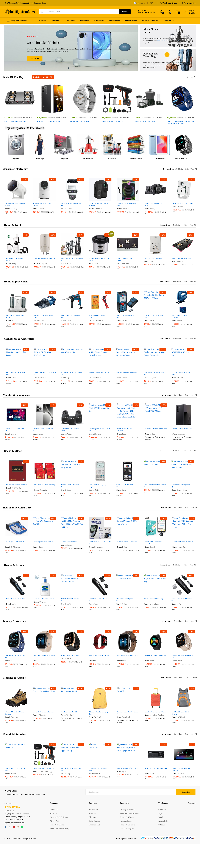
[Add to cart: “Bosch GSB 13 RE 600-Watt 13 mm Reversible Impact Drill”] (64, 310)
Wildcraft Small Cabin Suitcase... (44, 712)
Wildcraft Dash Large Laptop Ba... (98, 713)
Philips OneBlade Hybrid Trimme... (124, 600)
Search (125, 11)
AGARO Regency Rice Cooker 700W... (99, 259)
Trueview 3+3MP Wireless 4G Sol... (71, 204)
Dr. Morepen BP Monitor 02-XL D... (16, 543)
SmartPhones (114, 21)
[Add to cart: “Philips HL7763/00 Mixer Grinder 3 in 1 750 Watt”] (9, 253)
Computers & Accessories (19, 338)
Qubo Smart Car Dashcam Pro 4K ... (156, 769)
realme (41, 434)
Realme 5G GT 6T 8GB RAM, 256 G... (43, 430)
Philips (14, 263)
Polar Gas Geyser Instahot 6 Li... (155, 258)
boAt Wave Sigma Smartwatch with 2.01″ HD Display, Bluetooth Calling (182, 122)
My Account (93, 809)
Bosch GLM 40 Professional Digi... (125, 316)
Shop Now (35, 58)
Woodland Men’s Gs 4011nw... (71, 712)
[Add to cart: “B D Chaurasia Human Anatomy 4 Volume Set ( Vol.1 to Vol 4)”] (36, 480)
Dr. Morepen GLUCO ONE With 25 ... (100, 543)
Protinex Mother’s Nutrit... (69, 542)
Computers (70, 21)
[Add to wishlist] (22, 111)
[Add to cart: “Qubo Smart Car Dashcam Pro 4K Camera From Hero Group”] (147, 763)
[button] (27, 111)
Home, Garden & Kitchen (129, 813)
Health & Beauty (14, 565)
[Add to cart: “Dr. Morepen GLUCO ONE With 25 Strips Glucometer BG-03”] (92, 537)
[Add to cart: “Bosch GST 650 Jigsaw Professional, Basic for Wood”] (174, 310)
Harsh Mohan (182, 490)
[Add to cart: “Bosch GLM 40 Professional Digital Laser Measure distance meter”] (119, 310)
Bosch (69, 263)
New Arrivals (168, 168)
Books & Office (13, 451)
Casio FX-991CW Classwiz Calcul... (70, 486)
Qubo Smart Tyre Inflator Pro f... (128, 768)
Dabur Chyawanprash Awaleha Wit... (43, 543)
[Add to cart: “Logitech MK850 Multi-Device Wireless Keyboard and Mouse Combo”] (119, 367)
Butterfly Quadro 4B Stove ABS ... (15, 121)
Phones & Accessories (128, 824)
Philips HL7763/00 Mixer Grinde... (14, 259)
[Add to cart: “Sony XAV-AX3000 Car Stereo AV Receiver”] (64, 763)
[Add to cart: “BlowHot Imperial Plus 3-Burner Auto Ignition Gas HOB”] (119, 253)
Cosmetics (112, 158)
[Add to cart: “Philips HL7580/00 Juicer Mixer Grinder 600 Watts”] (141, 111)
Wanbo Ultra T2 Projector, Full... (183, 203)
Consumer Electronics (15, 169)
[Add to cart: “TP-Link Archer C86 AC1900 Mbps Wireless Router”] (174, 367)
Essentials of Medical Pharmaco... (17, 485)
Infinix (124, 434)
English (140, 3)
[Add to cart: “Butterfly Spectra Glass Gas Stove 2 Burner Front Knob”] (174, 253)
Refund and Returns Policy (59, 828)
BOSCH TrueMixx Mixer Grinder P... (72, 259)
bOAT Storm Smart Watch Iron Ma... (99, 656)
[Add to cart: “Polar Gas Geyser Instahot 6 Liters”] (147, 253)
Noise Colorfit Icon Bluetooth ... (71, 655)
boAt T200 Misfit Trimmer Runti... (70, 600)
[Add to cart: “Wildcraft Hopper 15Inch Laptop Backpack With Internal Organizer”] (175, 707)
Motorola (97, 434)
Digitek (69, 434)
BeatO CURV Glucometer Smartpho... (153, 543)
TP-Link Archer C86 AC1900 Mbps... (181, 373)
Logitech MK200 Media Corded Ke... (154, 373)
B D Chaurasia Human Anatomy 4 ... (44, 486)
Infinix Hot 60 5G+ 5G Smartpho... (124, 430)
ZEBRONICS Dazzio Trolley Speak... (126, 204)
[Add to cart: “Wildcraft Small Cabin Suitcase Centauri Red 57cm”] (36, 707)
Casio (69, 490)
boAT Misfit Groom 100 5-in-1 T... (182, 600)
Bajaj (160, 813)
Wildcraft (42, 715)
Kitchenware (88, 158)
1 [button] (68, 68)
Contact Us (54, 809)
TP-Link (42, 377)
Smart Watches (181, 158)
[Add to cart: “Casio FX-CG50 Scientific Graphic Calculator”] (119, 480)
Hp (68, 377)
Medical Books (136, 158)
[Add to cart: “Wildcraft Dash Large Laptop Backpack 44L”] (92, 707)
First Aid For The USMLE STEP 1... (155, 486)
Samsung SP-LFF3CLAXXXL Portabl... (15, 204)
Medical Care (169, 21)
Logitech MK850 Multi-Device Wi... (126, 373)
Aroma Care (154, 604)
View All (192, 76)
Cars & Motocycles (14, 734)
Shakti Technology (45, 771)
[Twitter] (10, 827)
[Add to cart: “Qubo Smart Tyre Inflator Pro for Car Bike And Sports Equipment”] (119, 763)
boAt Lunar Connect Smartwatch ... (155, 656)
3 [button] (73, 68)
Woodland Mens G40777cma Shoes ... (14, 713)
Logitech (125, 377)
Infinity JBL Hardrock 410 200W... (153, 204)
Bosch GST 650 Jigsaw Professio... (179, 316)
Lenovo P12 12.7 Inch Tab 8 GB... (14, 430)
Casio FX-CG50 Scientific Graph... (124, 486)
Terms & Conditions (57, 824)
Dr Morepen (15, 547)
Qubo (124, 771)
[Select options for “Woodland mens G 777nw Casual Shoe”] (119, 707)
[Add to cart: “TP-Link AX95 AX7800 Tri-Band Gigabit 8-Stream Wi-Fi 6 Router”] (36, 367)
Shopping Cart (94, 824)
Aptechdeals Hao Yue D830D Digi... (98, 316)
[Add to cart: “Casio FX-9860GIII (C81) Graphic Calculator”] (92, 480)
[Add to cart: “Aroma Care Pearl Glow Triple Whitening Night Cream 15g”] (147, 594)
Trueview (42, 208)
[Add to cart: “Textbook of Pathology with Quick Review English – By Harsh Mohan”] (174, 480)
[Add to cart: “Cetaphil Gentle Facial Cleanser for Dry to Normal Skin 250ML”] (36, 594)
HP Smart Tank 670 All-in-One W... (71, 373)
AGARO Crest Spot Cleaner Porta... (15, 316)
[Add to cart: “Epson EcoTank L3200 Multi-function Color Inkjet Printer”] (9, 367)
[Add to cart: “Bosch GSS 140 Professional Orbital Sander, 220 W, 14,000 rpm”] (147, 310)
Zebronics (98, 208)
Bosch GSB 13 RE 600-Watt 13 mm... (71, 316)
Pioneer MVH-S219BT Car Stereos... (98, 769)
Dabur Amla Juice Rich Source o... (127, 543)
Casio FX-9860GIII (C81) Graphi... (97, 486)
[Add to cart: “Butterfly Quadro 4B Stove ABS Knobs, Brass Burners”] (11, 111)
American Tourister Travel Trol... (156, 712)
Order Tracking (94, 821)
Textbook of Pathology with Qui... (181, 486)
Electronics (84, 21)
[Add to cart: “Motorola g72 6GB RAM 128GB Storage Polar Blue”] (92, 424)
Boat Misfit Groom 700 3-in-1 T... (99, 600)
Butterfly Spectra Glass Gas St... (182, 258)
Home (43, 21)
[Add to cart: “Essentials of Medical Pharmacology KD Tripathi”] (9, 480)
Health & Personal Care (17, 507)
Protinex (69, 545)
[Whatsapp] (22, 827)
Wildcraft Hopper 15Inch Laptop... (180, 713)
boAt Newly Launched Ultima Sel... (15, 656)
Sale (187, 168)
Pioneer (13, 773)
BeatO (152, 547)
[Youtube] (14, 827)
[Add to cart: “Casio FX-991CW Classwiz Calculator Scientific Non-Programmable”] (64, 480)
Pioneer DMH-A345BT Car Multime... (181, 769)
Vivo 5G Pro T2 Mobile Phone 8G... (49, 121)
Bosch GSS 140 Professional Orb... (153, 316)
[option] (71, 48)
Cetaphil (42, 602)
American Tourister (157, 715)
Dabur (41, 547)
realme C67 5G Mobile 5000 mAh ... (156, 430)
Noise (68, 658)
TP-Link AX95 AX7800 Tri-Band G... (45, 373)
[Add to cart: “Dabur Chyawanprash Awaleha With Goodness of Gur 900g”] (36, 537)
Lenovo (13, 434)
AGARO (97, 263)
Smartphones (160, 158)
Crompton (43, 263)
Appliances (56, 21)
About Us (53, 813)
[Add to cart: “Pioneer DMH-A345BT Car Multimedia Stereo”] (175, 763)
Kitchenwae (99, 21)
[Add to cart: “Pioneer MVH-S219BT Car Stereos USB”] (92, 763)
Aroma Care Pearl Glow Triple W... (154, 600)
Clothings (40, 158)
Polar (151, 261)
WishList (92, 813)
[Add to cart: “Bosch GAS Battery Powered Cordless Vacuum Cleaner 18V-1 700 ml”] (36, 310)
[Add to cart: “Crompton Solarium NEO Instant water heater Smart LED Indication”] (36, 253)
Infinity (152, 208)
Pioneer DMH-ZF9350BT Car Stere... (15, 769)
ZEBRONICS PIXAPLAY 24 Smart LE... (98, 204)
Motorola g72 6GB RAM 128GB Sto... (99, 430)
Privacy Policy (55, 821)
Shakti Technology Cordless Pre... (113, 121)
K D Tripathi (16, 488)
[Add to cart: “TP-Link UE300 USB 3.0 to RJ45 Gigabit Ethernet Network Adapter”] (92, 367)
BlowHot (125, 263)
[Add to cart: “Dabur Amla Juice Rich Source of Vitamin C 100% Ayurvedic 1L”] (119, 537)
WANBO (181, 206)
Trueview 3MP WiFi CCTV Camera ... (42, 204)
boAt (14, 604)
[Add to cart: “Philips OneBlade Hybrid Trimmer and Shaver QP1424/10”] (119, 594)
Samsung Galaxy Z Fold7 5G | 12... (182, 430)
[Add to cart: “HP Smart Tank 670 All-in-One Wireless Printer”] (64, 367)
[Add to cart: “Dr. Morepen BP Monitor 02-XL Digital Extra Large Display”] (8, 537)
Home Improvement (150, 21)
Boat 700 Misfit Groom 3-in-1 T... (16, 600)
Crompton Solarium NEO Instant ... (45, 259)
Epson (14, 377)
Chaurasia (43, 490)
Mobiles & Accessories (16, 395)
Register (192, 13)
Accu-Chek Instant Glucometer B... (182, 543)
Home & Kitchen (14, 225)
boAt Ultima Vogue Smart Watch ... (44, 656)
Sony (68, 773)
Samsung (14, 208)
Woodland (14, 717)
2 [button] (70, 68)
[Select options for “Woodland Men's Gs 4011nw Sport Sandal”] (64, 707)
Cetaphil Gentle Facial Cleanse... (44, 599)
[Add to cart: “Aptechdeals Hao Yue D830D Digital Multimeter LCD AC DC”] (92, 310)
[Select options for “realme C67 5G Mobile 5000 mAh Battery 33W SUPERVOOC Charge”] (147, 424)
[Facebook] (5, 827)
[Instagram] (18, 827)
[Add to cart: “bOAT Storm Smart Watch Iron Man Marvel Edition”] (92, 650)
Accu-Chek (182, 547)
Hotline (144, 11)
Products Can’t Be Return (59, 817)
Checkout (92, 817)
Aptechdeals (98, 320)
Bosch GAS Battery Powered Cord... (43, 316)
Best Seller (179, 168)
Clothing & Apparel (15, 677)
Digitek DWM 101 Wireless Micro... (70, 430)
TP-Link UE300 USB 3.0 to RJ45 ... (100, 373)
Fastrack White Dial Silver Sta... (80, 121)
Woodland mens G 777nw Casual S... (127, 713)
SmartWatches (131, 21)
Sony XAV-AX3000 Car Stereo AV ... (71, 769)
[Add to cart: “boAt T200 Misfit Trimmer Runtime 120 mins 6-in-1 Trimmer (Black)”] (64, 594)
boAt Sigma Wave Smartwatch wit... (182, 656)
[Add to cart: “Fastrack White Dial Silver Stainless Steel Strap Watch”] (76, 111)
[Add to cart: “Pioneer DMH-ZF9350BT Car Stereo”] (8, 763)
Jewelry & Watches (14, 621)
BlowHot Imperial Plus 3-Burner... (124, 259)
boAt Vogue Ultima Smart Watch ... (127, 656)
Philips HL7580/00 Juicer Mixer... (145, 121)
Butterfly (180, 261)
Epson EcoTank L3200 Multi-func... (16, 373)
